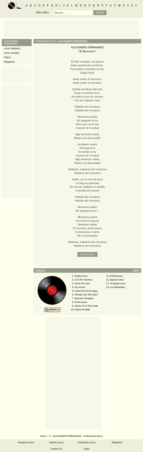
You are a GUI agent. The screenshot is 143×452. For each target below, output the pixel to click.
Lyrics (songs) (11, 53)
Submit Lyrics (56, 442)
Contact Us (56, 449)
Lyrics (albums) (12, 48)
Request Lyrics (26, 442)
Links (87, 449)
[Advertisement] (71, 28)
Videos (7, 57)
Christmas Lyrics (86, 442)
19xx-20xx (42, 12)
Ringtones (9, 62)
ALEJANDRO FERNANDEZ (73, 41)
